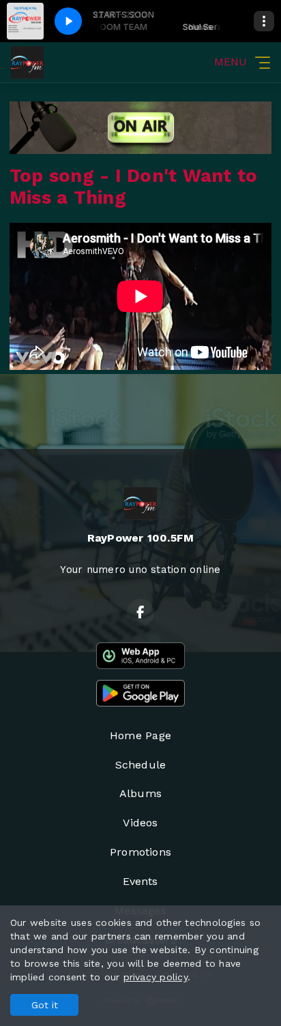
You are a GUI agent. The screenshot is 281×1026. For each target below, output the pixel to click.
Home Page (140, 735)
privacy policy (155, 976)
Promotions (140, 851)
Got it (44, 1004)
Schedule (140, 764)
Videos (140, 822)
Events (140, 881)
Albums (140, 793)
